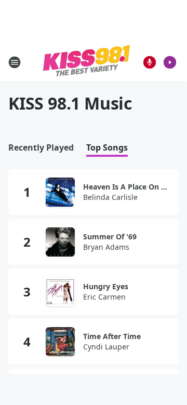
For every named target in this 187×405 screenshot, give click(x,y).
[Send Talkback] (149, 62)
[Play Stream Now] (170, 62)
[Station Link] (86, 62)
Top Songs (107, 147)
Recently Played (41, 147)
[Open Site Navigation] (14, 62)
